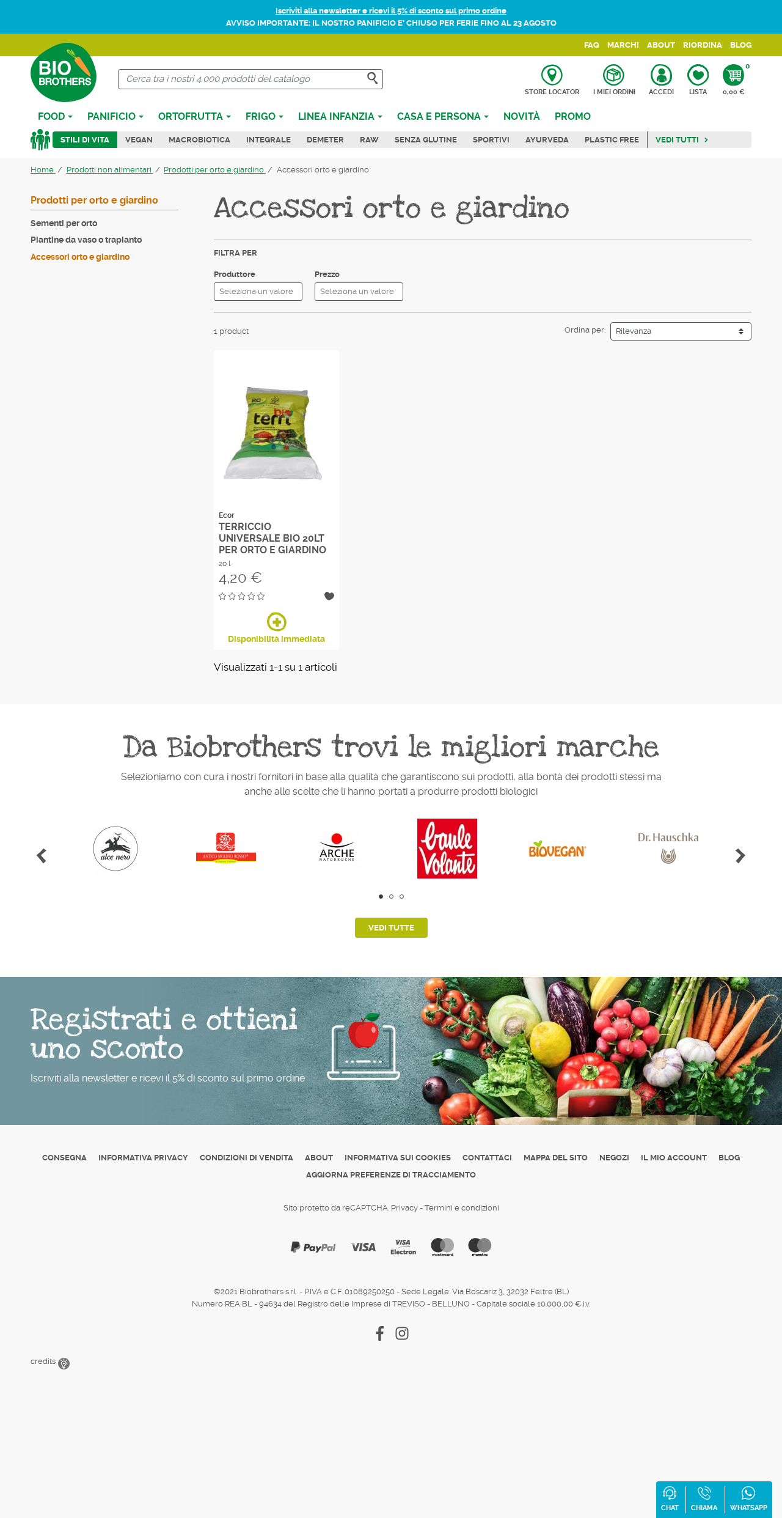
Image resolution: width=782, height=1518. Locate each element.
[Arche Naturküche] (336, 849)
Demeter (325, 139)
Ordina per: (585, 329)
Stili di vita (84, 139)
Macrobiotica (199, 139)
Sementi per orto (64, 223)
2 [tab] (391, 896)
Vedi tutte (391, 927)
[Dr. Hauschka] (668, 849)
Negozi (614, 1157)
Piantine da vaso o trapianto (86, 240)
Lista (698, 92)
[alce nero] (115, 849)
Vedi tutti (677, 139)
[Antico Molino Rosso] (225, 849)
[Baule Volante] (446, 849)
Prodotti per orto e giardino (94, 200)
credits (44, 1361)
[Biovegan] (557, 849)
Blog (740, 45)
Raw (369, 139)
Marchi (623, 45)
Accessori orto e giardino (80, 257)
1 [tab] (381, 896)
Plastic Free (612, 139)
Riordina (702, 45)
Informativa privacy (143, 1157)
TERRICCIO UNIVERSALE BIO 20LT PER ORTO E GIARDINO (272, 538)
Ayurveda (547, 139)
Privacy (404, 1207)
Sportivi (491, 139)
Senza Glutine (426, 139)
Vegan (139, 139)
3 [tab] (401, 896)
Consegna (64, 1157)
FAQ (591, 45)
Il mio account (674, 1157)
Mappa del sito (556, 1157)
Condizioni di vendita (246, 1157)
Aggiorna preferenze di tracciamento (391, 1174)
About (661, 45)
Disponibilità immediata (276, 639)
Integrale (268, 139)
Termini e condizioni (462, 1207)
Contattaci (487, 1157)
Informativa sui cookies (398, 1157)
